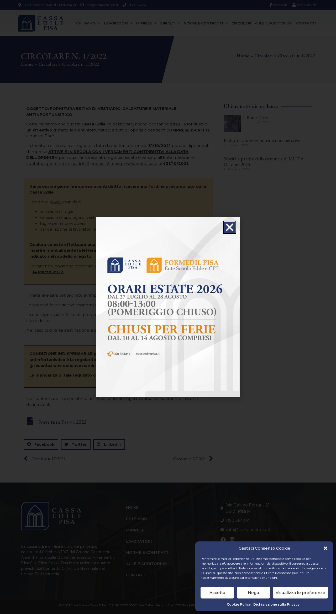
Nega (253, 592)
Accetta (217, 592)
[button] (325, 548)
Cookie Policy (239, 604)
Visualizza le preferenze (300, 592)
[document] (168, 307)
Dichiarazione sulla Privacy (276, 604)
